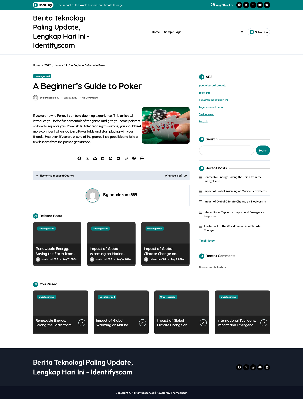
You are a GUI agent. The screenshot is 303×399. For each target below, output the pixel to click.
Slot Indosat (206, 114)
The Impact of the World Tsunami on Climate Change (232, 228)
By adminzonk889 (49, 97)
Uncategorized (42, 76)
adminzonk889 (123, 194)
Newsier (161, 392)
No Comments (90, 97)
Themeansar (179, 392)
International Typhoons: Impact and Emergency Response (234, 214)
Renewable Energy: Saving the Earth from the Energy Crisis (54, 253)
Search (212, 139)
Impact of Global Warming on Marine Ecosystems (106, 253)
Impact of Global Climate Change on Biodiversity (160, 253)
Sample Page (172, 32)
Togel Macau (207, 240)
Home (156, 32)
